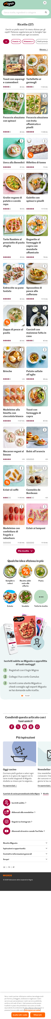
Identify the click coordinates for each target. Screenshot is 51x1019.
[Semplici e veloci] (10, 575)
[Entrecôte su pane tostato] (14, 283)
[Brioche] (14, 365)
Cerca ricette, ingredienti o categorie (25, 12)
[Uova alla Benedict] (14, 154)
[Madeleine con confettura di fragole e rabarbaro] (14, 524)
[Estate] (10, 598)
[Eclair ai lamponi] (37, 524)
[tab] (25, 843)
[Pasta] (41, 575)
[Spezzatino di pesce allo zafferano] (37, 283)
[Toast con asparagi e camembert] (14, 72)
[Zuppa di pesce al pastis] (14, 324)
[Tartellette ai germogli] (37, 72)
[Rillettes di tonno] (37, 154)
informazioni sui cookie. (32, 1010)
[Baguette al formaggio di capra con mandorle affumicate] (37, 238)
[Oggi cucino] (19, 764)
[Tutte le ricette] (41, 598)
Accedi (27, 696)
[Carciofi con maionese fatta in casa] (37, 324)
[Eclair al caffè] (14, 483)
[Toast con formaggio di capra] (37, 405)
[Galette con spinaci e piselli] (37, 192)
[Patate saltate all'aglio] (37, 365)
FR (9, 867)
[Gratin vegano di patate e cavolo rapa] (14, 192)
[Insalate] (25, 598)
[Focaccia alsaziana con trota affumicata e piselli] (37, 114)
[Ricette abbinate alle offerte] (25, 575)
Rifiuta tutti (38, 1015)
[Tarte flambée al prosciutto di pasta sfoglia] (14, 238)
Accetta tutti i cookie (20, 1015)
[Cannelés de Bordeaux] (37, 483)
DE (4, 867)
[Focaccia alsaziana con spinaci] (14, 114)
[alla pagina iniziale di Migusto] (9, 2)
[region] (25, 1006)
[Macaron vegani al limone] (14, 445)
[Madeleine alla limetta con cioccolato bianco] (14, 405)
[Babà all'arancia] (37, 445)
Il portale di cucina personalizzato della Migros (21, 793)
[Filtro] (6, 41)
